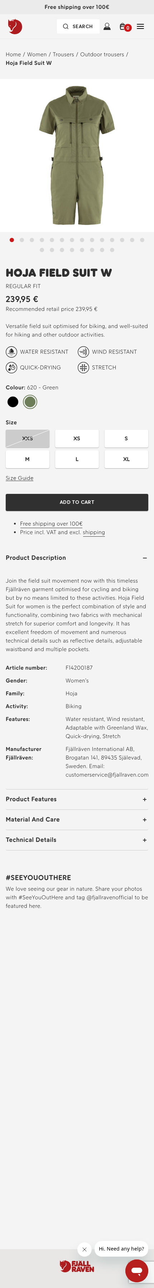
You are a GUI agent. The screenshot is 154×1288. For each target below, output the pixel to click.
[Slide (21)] (112, 250)
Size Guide (19, 478)
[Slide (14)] (42, 250)
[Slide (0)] (12, 240)
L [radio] (77, 459)
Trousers (63, 54)
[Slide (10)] (112, 240)
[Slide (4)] (52, 240)
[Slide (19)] (92, 250)
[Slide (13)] (142, 240)
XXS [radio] (27, 438)
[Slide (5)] (62, 240)
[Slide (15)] (52, 250)
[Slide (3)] (42, 240)
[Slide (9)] (102, 240)
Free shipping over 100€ (51, 523)
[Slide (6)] (72, 240)
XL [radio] (126, 459)
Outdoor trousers (102, 54)
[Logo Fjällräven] (29, 26)
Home (13, 54)
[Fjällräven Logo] (77, 1266)
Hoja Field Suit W (29, 63)
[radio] (13, 402)
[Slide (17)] (72, 250)
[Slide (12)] (132, 240)
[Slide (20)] (102, 250)
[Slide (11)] (122, 240)
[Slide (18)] (82, 250)
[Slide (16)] (62, 250)
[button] (124, 26)
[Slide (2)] (32, 240)
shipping (94, 532)
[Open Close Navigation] (140, 26)
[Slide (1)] (22, 240)
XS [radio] (77, 438)
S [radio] (126, 438)
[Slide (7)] (82, 240)
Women (37, 54)
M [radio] (27, 459)
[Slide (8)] (92, 240)
